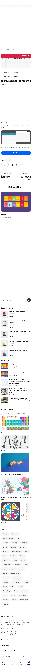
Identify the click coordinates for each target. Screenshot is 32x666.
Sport (12, 586)
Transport (24, 591)
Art (19, 538)
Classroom (6, 72)
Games (22, 556)
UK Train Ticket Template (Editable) (12, 474)
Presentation (15, 582)
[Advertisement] (16, 29)
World (14, 599)
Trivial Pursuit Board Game (9, 523)
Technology (6, 591)
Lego (26, 564)
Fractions (13, 556)
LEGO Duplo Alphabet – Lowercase (19, 373)
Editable (5, 551)
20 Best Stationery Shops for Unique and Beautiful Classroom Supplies (18, 390)
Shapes (26, 582)
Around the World (8, 538)
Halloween (6, 560)
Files (26, 551)
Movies (13, 569)
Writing (5, 604)
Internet (23, 560)
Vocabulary (22, 595)
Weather (5, 599)
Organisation (6, 76)
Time (8, 160)
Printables (16, 76)
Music (21, 569)
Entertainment (16, 551)
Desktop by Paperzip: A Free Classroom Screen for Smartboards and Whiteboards (19, 381)
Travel (5, 595)
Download (16, 153)
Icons (15, 560)
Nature (5, 573)
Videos (13, 595)
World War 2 (24, 599)
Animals (5, 534)
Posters (5, 582)
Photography (17, 578)
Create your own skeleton (9, 451)
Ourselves (6, 578)
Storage (20, 586)
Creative (13, 547)
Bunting (14, 543)
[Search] (27, 2)
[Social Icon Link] (3, 633)
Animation (15, 534)
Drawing (22, 547)
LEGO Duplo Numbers (8, 215)
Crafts (5, 547)
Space (5, 586)
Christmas (24, 543)
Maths (5, 569)
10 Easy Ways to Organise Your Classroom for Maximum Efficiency (19, 399)
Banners (5, 543)
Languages (17, 564)
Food (4, 556)
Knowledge (6, 564)
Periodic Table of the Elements (10, 433)
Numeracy (15, 72)
